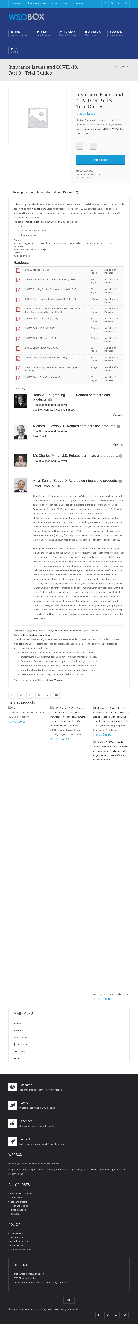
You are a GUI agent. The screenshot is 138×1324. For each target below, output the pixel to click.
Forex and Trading (18, 1202)
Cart (14, 50)
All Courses (67, 33)
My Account (17, 3)
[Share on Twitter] (20, 695)
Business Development (21, 1193)
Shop (54, 3)
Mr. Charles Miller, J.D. (50, 455)
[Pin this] (38, 695)
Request (43, 33)
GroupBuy (116, 33)
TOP (69, 1300)
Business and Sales (88, 178)
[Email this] (56, 695)
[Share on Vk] (47, 695)
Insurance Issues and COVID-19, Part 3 (102, 129)
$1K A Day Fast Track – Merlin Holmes (111, 994)
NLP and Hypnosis (19, 1210)
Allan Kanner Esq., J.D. (50, 481)
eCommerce (16, 1197)
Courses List (93, 33)
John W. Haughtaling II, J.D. (54, 395)
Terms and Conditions (20, 1249)
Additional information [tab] (45, 192)
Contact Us (77, 3)
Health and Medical (19, 1206)
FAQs (64, 3)
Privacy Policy (16, 1245)
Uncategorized (93, 174)
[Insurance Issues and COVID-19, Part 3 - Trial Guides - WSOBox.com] (26, 16)
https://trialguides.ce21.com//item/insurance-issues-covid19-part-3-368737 (61, 630)
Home (19, 33)
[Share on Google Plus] (29, 695)
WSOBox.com (57, 680)
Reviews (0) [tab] (70, 192)
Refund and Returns (19, 1241)
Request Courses (37, 3)
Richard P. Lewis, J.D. (49, 426)
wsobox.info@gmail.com (32, 1274)
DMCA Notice (16, 1237)
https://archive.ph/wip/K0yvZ (37, 635)
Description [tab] (20, 192)
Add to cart (100, 159)
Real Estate (15, 1214)
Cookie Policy (16, 1233)
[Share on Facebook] (11, 695)
